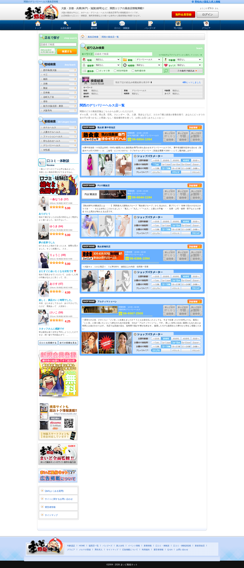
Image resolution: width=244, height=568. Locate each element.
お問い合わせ (182, 549)
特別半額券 (122, 70)
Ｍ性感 (46, 150)
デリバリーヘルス (51, 145)
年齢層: (172, 60)
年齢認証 (71, 546)
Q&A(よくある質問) (54, 491)
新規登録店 (200, 546)
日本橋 (46, 92)
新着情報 (148, 546)
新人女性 (120, 546)
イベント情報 (134, 546)
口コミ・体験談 (122, 28)
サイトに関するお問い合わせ (59, 499)
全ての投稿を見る (68, 343)
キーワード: (87, 54)
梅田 (45, 79)
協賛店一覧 (94, 546)
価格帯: (90, 65)
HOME (82, 546)
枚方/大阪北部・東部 (53, 106)
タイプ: (172, 65)
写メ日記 (178, 28)
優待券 (94, 28)
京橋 (45, 83)
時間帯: (131, 65)
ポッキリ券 (104, 70)
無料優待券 (140, 70)
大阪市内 (47, 110)
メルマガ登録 (85, 549)
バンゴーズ (150, 28)
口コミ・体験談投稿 (182, 546)
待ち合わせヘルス (51, 141)
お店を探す (66, 28)
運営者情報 (50, 507)
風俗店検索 (93, 37)
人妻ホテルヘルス (51, 132)
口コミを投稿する (48, 343)
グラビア (206, 28)
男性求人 (99, 549)
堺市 (45, 101)
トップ (38, 28)
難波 (45, 88)
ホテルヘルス (49, 127)
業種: (130, 60)
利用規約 (146, 549)
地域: (89, 60)
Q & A (169, 549)
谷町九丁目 (48, 97)
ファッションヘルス (53, 136)
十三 (45, 74)
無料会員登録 (183, 14)
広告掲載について (130, 549)
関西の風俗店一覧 (110, 37)
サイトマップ (51, 515)
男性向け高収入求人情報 (207, 1)
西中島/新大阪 (50, 70)
